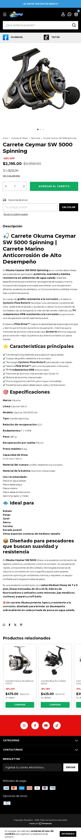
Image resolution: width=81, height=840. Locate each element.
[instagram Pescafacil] (24, 725)
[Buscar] (74, 25)
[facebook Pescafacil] (35, 725)
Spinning (35, 138)
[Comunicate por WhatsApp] (69, 14)
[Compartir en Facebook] (9, 625)
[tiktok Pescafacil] (57, 725)
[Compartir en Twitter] (15, 625)
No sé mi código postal (16, 214)
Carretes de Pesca (19, 138)
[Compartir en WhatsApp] (4, 625)
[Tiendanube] (40, 824)
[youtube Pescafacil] (46, 725)
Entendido (68, 834)
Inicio (5, 138)
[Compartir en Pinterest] (21, 625)
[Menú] (5, 14)
